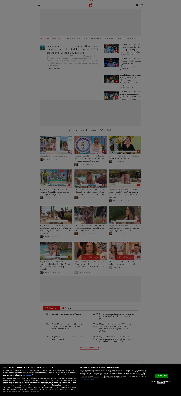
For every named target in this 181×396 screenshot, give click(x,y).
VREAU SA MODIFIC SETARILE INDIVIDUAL (161, 382)
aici (42, 386)
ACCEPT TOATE (162, 376)
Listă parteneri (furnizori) (87, 379)
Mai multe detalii (27, 375)
